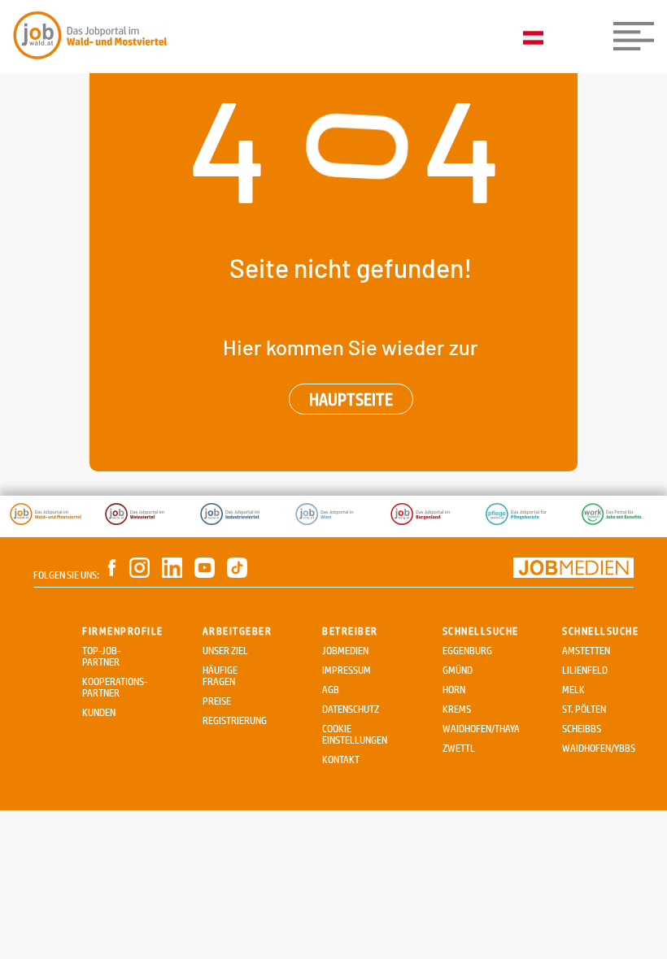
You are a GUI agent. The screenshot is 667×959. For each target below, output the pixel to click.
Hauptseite (351, 399)
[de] (537, 39)
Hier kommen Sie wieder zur (350, 346)
